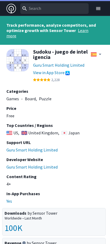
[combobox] (54, 8)
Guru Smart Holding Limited (58, 65)
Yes (9, 201)
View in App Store (49, 72)
